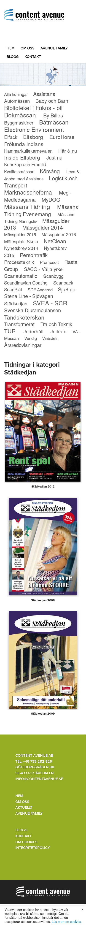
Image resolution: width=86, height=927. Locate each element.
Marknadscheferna (28, 192)
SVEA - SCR (50, 302)
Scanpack (63, 282)
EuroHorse (62, 136)
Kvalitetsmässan (19, 171)
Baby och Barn (51, 100)
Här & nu (67, 150)
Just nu (54, 157)
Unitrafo (58, 331)
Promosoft (49, 262)
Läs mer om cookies (66, 921)
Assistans (44, 94)
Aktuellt (23, 807)
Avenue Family (54, 48)
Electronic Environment (34, 129)
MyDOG (51, 199)
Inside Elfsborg (22, 157)
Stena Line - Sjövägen (28, 295)
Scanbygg (53, 276)
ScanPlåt (13, 289)
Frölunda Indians (23, 144)
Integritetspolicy (32, 848)
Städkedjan (15, 303)
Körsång (50, 171)
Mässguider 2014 (42, 227)
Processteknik (19, 261)
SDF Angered (40, 290)
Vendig (30, 338)
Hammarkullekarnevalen (28, 150)
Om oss (28, 48)
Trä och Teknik (56, 324)
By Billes (53, 115)
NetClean (55, 241)
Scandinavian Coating (26, 282)
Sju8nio (66, 289)
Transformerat (19, 324)
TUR (10, 331)
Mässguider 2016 (58, 234)
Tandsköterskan (24, 317)
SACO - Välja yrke (43, 269)
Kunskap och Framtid (25, 164)
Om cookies (26, 842)
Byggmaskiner (18, 122)
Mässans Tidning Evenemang (41, 210)
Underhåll (32, 331)
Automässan (17, 101)
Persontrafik (34, 254)
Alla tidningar (16, 94)
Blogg (13, 56)
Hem (10, 48)
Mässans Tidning (27, 206)
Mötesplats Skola (21, 241)
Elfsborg (33, 137)
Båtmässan (53, 122)
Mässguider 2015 (20, 234)
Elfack (10, 136)
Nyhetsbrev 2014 (21, 248)
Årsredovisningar (22, 344)
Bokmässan (20, 114)
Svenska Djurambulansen (32, 310)
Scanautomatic (20, 275)
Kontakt (33, 56)
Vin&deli (49, 338)
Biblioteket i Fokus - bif (33, 107)
